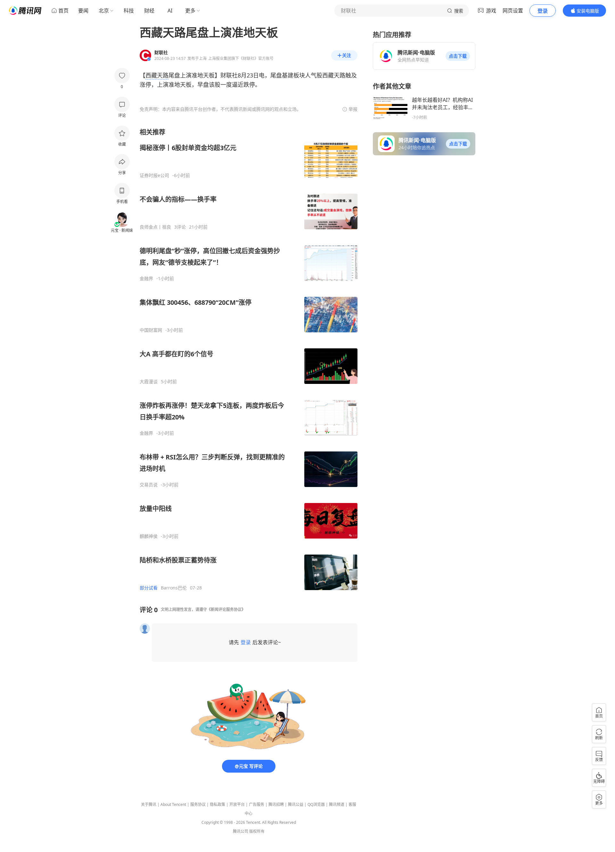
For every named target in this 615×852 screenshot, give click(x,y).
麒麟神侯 (149, 536)
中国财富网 (151, 330)
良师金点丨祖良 (155, 227)
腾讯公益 (295, 804)
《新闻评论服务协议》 (226, 609)
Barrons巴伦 (174, 588)
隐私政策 (217, 804)
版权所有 (257, 831)
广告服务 (256, 804)
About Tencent (173, 804)
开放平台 (237, 804)
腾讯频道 (336, 804)
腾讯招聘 (276, 804)
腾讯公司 (240, 831)
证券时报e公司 (154, 175)
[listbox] (248, 359)
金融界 (146, 278)
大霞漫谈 (149, 381)
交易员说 (149, 485)
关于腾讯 (148, 804)
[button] (458, 56)
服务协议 (198, 804)
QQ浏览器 (316, 804)
